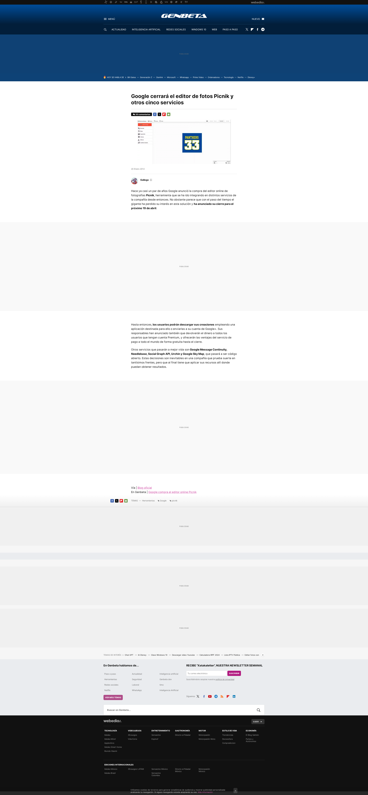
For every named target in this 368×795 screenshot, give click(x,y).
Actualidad (137, 674)
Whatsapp (184, 77)
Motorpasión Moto (207, 739)
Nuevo (256, 19)
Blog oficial (145, 487)
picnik (174, 500)
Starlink (159, 77)
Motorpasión (204, 735)
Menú (111, 19)
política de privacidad (224, 679)
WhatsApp (137, 690)
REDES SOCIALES (176, 29)
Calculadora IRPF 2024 (210, 655)
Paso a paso (110, 674)
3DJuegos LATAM (136, 769)
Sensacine (156, 735)
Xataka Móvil (110, 739)
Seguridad (137, 679)
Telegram (262, 29)
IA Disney (142, 655)
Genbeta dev (166, 679)
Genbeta (184, 16)
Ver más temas (113, 697)
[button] (146, 180)
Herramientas (148, 500)
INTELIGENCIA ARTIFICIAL (146, 29)
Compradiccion (228, 743)
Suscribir (234, 673)
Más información (205, 792)
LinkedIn (234, 696)
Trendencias (227, 735)
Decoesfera (227, 739)
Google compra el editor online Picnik (172, 492)
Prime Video (198, 77)
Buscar (258, 710)
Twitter (247, 29)
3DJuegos (132, 735)
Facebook (257, 29)
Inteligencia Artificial (169, 690)
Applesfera (109, 743)
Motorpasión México (204, 770)
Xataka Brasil (110, 773)
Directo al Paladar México (183, 770)
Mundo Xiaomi (110, 751)
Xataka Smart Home (113, 747)
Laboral (135, 685)
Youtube (210, 696)
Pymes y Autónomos (251, 740)
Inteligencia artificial (169, 674)
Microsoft (171, 77)
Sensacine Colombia (156, 774)
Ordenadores (214, 77)
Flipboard (252, 29)
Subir (256, 721)
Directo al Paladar (183, 735)
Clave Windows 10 (159, 655)
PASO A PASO (230, 29)
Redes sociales (111, 685)
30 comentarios (143, 114)
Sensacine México (160, 769)
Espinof (155, 739)
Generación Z (146, 77)
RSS (222, 696)
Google (163, 500)
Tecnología (228, 77)
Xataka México (110, 769)
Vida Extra (132, 739)
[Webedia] (112, 720)
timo (162, 685)
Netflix (241, 77)
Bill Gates (132, 77)
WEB (214, 29)
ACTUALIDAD (119, 29)
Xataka (107, 735)
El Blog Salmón (252, 735)
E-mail (168, 114)
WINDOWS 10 (198, 29)
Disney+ (251, 77)
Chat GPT (129, 655)
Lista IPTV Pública (232, 655)
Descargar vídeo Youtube (183, 655)
